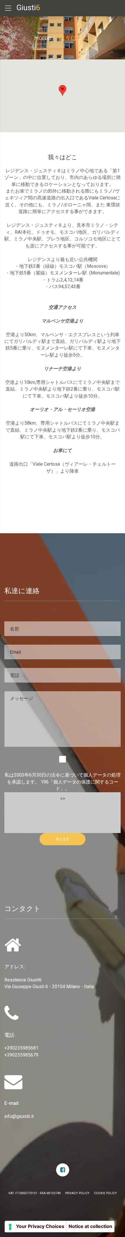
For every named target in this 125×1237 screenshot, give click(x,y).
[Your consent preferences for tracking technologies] (10, 1226)
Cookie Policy (105, 1193)
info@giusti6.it (19, 1116)
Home (42, 37)
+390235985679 (21, 1055)
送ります (62, 839)
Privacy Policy (77, 1193)
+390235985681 (21, 1048)
